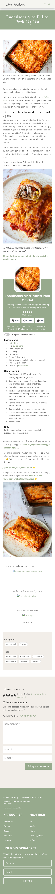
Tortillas (35, 661)
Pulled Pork (11, 661)
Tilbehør (7, 840)
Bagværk (7, 835)
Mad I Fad (38, 656)
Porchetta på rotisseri (27, 610)
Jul (31, 821)
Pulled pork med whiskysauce (27, 591)
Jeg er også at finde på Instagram (17, 467)
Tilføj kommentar (38, 766)
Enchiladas (25, 656)
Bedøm (29, 320)
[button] (23, 312)
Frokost (23, 644)
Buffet (32, 840)
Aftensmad (11, 644)
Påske (32, 831)
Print (16, 320)
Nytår (32, 826)
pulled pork (18, 346)
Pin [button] (41, 320)
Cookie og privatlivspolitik (12, 808)
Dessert (7, 831)
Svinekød (24, 661)
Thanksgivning (36, 835)
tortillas (14, 343)
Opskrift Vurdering (11, 716)
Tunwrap (27, 622)
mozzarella (23, 365)
